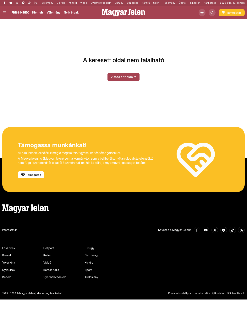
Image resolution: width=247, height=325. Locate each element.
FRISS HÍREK (20, 12)
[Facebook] (4, 3)
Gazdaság (133, 2)
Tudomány (169, 2)
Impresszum (9, 229)
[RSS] (35, 3)
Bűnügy (119, 2)
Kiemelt (37, 12)
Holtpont (48, 248)
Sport (156, 2)
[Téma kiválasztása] (202, 12)
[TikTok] (29, 3)
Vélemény (47, 2)
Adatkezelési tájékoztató (209, 293)
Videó (83, 2)
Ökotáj (182, 2)
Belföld (61, 2)
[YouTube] (10, 3)
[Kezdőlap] (123, 12)
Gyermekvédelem (101, 2)
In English (195, 2)
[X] (17, 3)
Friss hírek (8, 248)
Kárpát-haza (51, 269)
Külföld (73, 2)
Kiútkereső (210, 2)
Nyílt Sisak (71, 12)
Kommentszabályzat (180, 293)
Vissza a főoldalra (123, 77)
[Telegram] (23, 3)
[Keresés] (212, 12)
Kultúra (146, 2)
